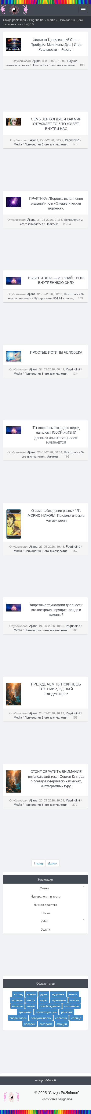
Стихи (45, 913)
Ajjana (36, 61)
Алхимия (53, 456)
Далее (52, 863)
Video (44, 921)
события (61, 1018)
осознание (71, 1006)
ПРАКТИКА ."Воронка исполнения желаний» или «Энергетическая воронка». (56, 203)
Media (51, 20)
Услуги (45, 929)
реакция (67, 1012)
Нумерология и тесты (46, 896)
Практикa (52, 224)
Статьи (44, 888)
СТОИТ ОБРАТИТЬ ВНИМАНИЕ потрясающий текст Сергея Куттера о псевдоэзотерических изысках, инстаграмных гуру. (56, 779)
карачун (17, 1000)
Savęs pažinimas (14, 20)
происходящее (46, 1012)
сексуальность (41, 1018)
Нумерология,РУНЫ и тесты (53, 298)
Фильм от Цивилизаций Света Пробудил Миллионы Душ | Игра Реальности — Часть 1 (56, 44)
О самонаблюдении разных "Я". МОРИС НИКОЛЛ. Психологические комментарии (56, 515)
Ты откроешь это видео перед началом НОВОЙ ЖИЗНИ (56, 430)
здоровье (58, 994)
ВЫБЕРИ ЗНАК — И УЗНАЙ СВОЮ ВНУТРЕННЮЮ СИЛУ (56, 280)
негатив (17, 1006)
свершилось (18, 1018)
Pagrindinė (36, 20)
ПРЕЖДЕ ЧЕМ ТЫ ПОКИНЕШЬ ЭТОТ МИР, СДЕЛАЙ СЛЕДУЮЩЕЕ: (56, 689)
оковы (31, 1006)
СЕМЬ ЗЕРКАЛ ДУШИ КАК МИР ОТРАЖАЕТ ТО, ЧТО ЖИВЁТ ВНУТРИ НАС (56, 124)
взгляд (18, 994)
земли (73, 994)
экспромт (46, 1024)
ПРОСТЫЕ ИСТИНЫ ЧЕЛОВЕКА (56, 352)
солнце (76, 1018)
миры (43, 1000)
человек (29, 1024)
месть (31, 1000)
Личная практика (45, 904)
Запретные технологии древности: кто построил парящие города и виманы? (56, 609)
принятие (25, 1012)
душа (43, 994)
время (31, 994)
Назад (38, 863)
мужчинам (59, 1000)
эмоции (62, 1024)
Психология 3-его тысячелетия (53, 65)
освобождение (50, 1006)
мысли (74, 1000)
